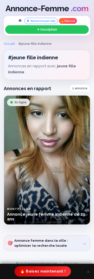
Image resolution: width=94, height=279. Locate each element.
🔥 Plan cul (68, 21)
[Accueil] (20, 21)
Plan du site (70, 263)
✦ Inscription (47, 29)
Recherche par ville (43, 21)
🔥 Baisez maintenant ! (42, 271)
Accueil (9, 44)
